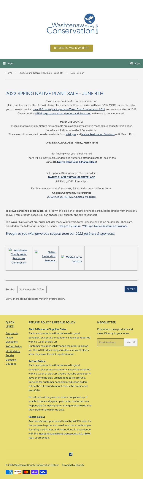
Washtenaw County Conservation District (36, 465)
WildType (87, 226)
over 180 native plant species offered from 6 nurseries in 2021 (69, 109)
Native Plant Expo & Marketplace (76, 162)
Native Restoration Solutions (98, 134)
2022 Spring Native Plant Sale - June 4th (41, 72)
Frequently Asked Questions (12, 337)
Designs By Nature (70, 226)
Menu (10, 63)
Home (9, 72)
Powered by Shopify (73, 465)
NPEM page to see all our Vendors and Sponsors (62, 113)
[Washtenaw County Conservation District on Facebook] (71, 455)
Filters (131, 289)
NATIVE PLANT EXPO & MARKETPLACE (71, 177)
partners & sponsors (99, 233)
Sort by (10, 289)
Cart (137, 63)
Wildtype (71, 134)
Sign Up (130, 342)
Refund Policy (14, 346)
